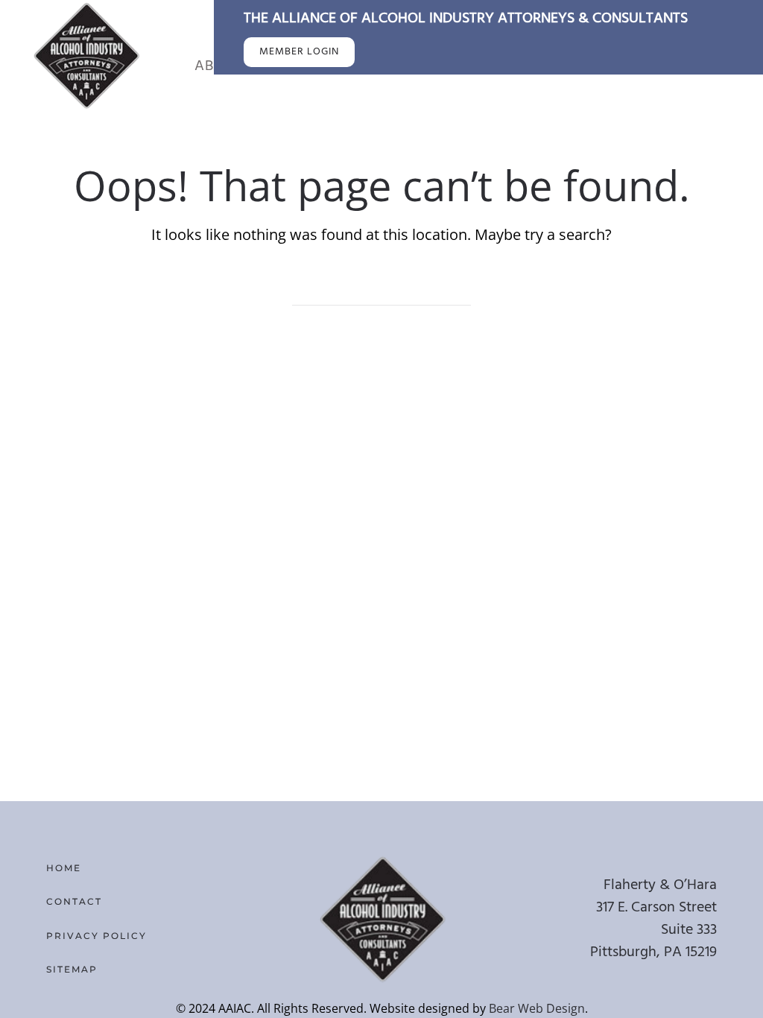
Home (63, 867)
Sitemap (72, 969)
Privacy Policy (96, 935)
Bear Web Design (537, 1008)
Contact (74, 901)
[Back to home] (86, 55)
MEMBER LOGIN (299, 51)
